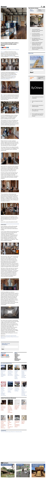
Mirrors (2, 336)
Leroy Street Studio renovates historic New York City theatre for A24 (37, 34)
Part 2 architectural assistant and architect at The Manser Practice (37, 115)
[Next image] (25, 24)
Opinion (16, 356)
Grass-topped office (7, 464)
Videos (16, 358)
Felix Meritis (12, 75)
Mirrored (3, 51)
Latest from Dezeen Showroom (8, 398)
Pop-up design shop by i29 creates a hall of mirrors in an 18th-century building (9, 44)
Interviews (17, 354)
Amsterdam (10, 56)
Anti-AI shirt (20, 464)
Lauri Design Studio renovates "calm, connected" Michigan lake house (37, 30)
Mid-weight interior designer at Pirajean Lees (37, 110)
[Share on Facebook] (1, 47)
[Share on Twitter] (3, 47)
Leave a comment (15, 49)
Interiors (16, 336)
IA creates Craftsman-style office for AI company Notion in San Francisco (37, 48)
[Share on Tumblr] (8, 47)
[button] (41, 6)
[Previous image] (2, 24)
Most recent (40, 10)
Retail (12, 335)
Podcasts (17, 360)
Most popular (32, 10)
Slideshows (3, 337)
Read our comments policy (16, 431)
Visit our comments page (6, 431)
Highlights (5, 462)
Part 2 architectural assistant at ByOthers (37, 97)
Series (16, 353)
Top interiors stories (33, 8)
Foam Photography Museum (8, 78)
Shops (12, 336)
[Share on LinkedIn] (7, 47)
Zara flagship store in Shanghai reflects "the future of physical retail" (37, 39)
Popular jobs (32, 78)
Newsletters (18, 359)
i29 (4, 55)
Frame (16, 72)
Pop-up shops (7, 336)
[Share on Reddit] (5, 47)
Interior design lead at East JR (37, 102)
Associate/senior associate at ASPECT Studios (37, 106)
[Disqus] (14, 447)
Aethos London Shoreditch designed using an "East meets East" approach (37, 43)
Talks (16, 357)
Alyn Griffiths (3, 49)
